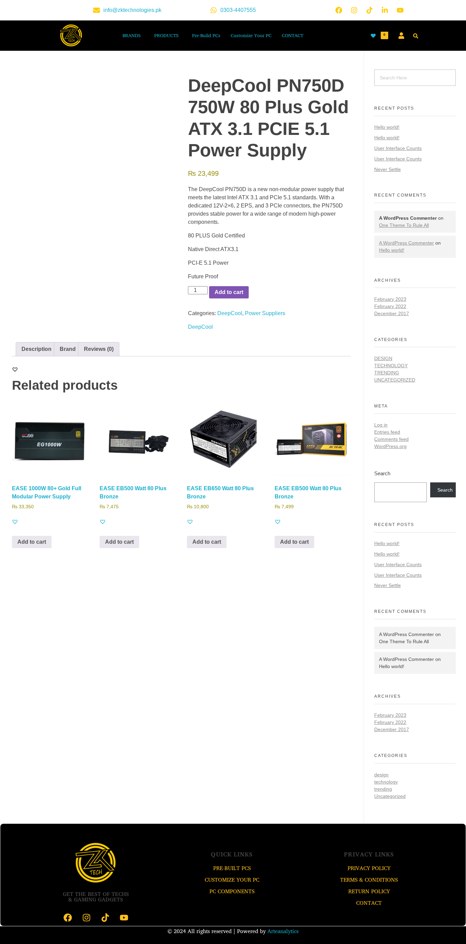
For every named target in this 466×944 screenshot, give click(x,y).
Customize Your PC (251, 35)
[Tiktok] (369, 10)
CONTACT (292, 35)
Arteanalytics (282, 931)
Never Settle (387, 169)
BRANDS (131, 35)
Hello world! (386, 127)
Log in (381, 425)
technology (391, 365)
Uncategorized (394, 380)
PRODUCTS (166, 35)
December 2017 (391, 313)
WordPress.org (390, 446)
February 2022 (390, 306)
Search (382, 473)
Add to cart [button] (31, 542)
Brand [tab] (68, 349)
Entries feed (387, 432)
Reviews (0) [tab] (99, 349)
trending (386, 372)
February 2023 (390, 299)
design (383, 358)
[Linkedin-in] (385, 10)
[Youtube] (400, 10)
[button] (133, 35)
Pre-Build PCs (206, 35)
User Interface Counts (398, 148)
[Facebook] (339, 10)
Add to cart (229, 292)
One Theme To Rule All (404, 225)
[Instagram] (354, 10)
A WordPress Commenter (406, 243)
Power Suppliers (265, 313)
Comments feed (391, 439)
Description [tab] (36, 349)
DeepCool (229, 313)
